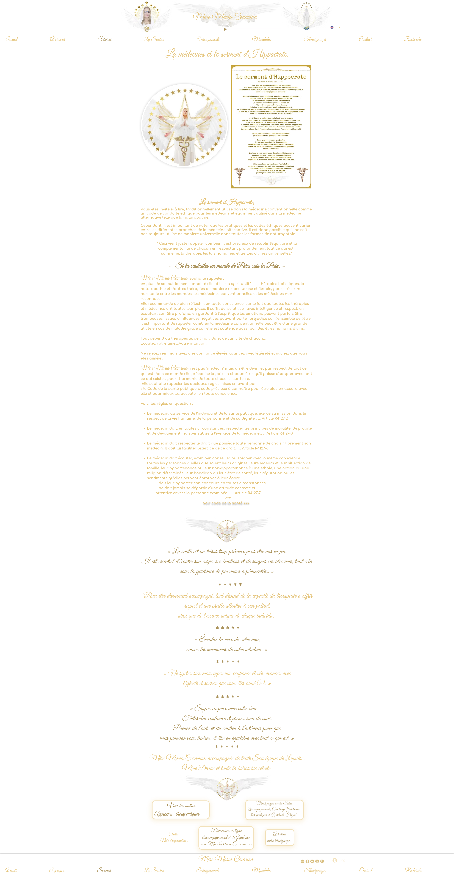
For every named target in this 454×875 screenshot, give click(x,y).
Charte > (174, 834)
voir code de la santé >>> (226, 503)
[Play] (225, 29)
